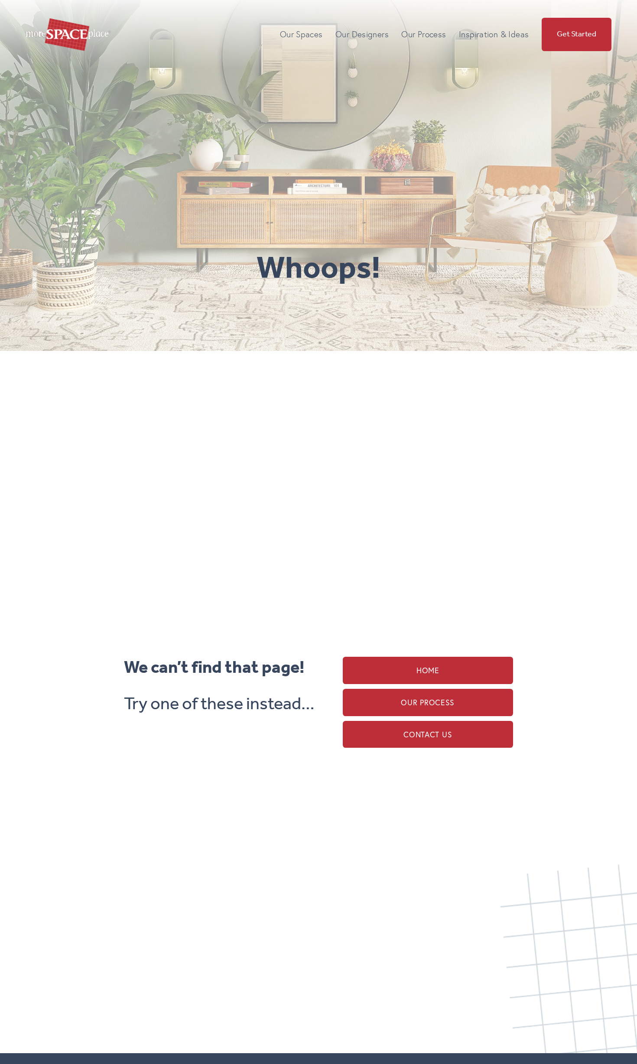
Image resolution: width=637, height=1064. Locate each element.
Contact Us (427, 734)
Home (427, 670)
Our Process (428, 702)
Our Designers (362, 34)
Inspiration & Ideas (494, 34)
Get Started (576, 34)
